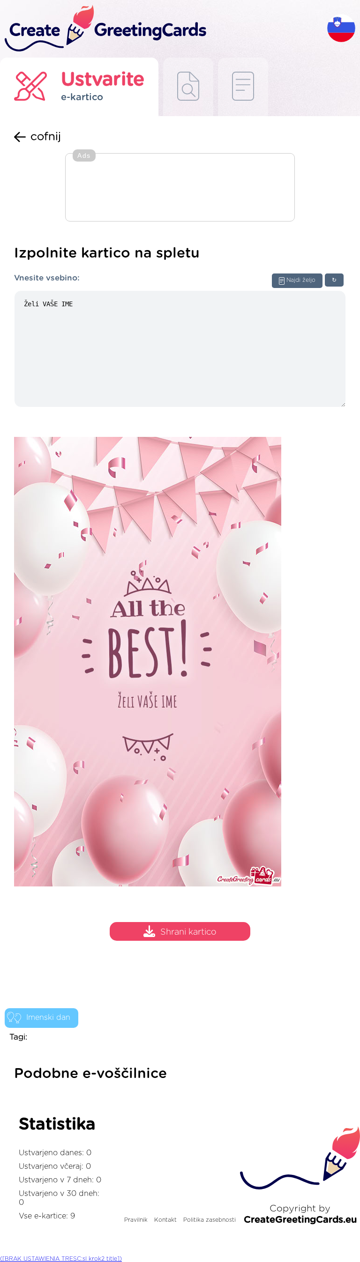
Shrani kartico (188, 933)
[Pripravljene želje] (188, 87)
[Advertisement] (180, 188)
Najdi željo (300, 280)
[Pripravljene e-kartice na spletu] (243, 87)
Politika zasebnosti (209, 1220)
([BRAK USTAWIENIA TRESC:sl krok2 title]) (61, 1259)
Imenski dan (48, 1017)
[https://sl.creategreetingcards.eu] (163, 29)
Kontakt (165, 1220)
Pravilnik (136, 1220)
